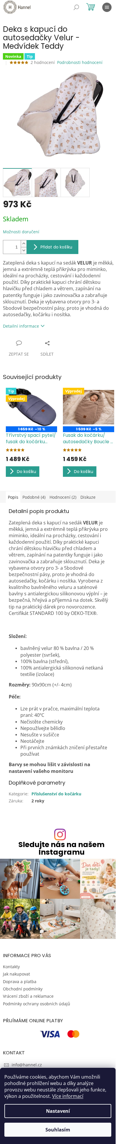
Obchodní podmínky (23, 989)
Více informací (67, 1096)
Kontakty (11, 966)
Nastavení (58, 1111)
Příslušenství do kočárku (56, 794)
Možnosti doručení (21, 231)
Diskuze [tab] (88, 497)
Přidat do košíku (56, 247)
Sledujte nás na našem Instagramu (61, 848)
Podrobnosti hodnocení (80, 62)
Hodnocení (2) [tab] (63, 497)
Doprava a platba (19, 981)
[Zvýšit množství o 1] (24, 243)
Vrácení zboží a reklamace (28, 996)
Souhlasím (57, 1129)
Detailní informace (21, 326)
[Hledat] (76, 7)
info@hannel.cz (27, 1064)
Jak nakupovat (16, 974)
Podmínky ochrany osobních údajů (36, 1003)
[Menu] (107, 7)
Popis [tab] (13, 497)
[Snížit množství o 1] (24, 250)
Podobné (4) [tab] (33, 497)
